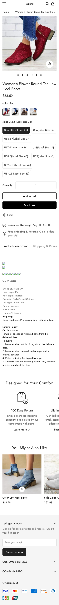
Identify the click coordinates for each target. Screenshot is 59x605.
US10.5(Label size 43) (16, 174)
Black (15, 112)
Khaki (24, 112)
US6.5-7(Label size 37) (17, 139)
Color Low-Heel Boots (15, 498)
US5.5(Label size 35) (16, 130)
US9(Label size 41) (43, 156)
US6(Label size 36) (43, 130)
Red (6, 112)
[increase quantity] (52, 185)
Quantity (7, 185)
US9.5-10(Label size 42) (17, 165)
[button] (53, 4)
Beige (33, 112)
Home (5, 12)
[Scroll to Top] (53, 587)
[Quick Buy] (22, 489)
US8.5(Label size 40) (16, 156)
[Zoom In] (49, 64)
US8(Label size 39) (43, 147)
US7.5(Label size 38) (15, 147)
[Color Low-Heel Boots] (21, 474)
